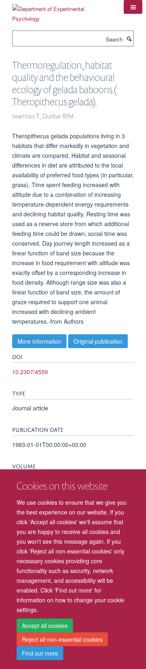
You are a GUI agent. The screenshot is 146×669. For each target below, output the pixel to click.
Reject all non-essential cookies (62, 639)
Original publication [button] (97, 341)
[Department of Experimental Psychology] (62, 11)
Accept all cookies (45, 625)
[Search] (129, 38)
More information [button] (39, 341)
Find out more (40, 653)
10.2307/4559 (30, 372)
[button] (133, 7)
